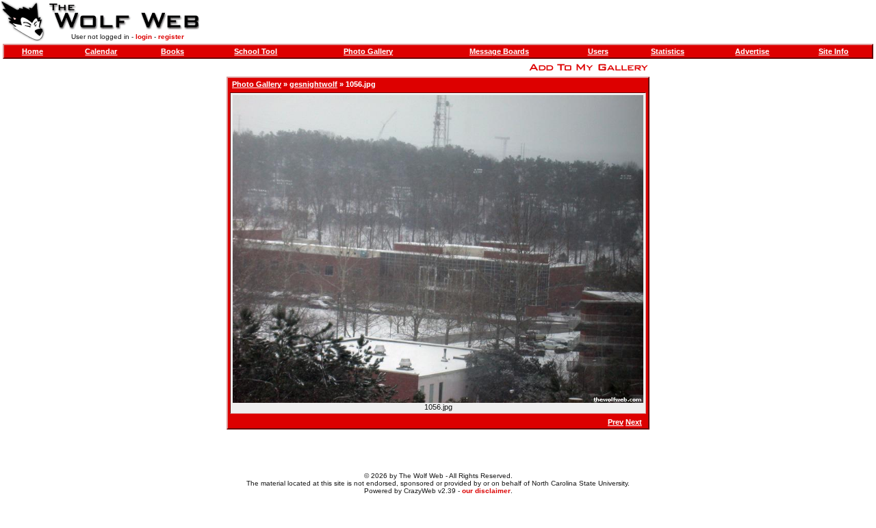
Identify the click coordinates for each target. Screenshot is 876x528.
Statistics (667, 51)
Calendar (101, 51)
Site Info (834, 51)
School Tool (255, 51)
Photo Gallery (368, 51)
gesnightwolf (313, 84)
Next (634, 422)
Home (32, 51)
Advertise (752, 51)
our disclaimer (486, 490)
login (144, 36)
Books (172, 51)
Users (598, 51)
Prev (615, 422)
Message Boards (499, 51)
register (171, 36)
